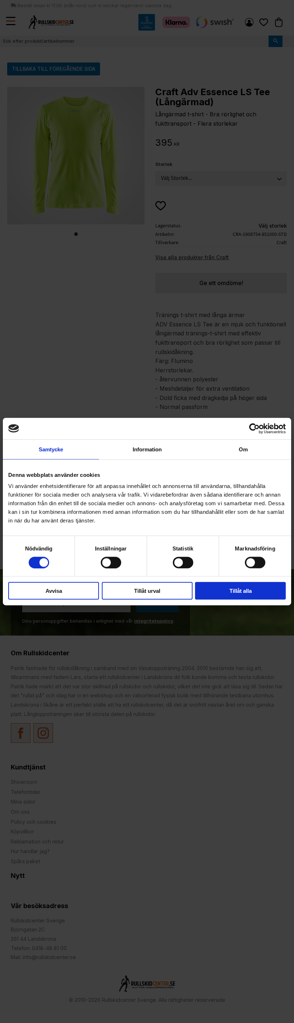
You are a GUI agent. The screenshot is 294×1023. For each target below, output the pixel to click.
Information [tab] (147, 449)
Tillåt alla (240, 591)
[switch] (111, 562)
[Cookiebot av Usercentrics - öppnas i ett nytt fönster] (254, 428)
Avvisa (54, 591)
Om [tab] (243, 449)
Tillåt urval (147, 591)
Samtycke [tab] (51, 449)
